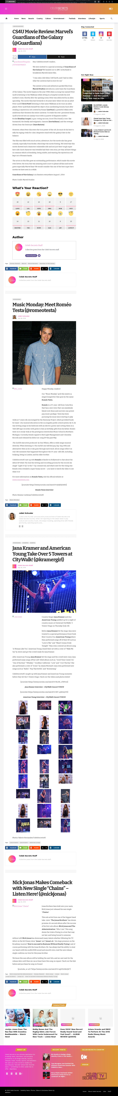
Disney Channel (15, 263)
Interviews (16, 299)
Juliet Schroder (24, 316)
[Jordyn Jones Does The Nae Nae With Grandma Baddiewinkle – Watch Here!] (17, 1018)
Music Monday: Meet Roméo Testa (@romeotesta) (41, 307)
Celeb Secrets (14, 1090)
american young (35, 842)
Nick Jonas (49, 974)
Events (32, 542)
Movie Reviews (33, 263)
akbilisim (7, 1092)
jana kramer (24, 842)
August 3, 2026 (100, 114)
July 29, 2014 (22, 51)
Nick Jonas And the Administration (21, 974)
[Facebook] (104, 1)
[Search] (111, 18)
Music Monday (14, 500)
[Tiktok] (112, 1)
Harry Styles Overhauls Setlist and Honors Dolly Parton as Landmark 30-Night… (62, 1074)
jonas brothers (10, 976)
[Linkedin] (22, 526)
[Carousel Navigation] (96, 1)
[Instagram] (109, 1)
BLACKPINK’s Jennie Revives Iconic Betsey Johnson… (101, 107)
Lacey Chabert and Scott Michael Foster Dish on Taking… (102, 131)
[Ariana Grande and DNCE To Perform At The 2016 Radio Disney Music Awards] (100, 1018)
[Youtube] (106, 1)
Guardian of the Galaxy (47, 263)
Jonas (57, 974)
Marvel (24, 263)
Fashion (86, 79)
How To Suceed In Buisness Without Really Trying (41, 976)
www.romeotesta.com (20, 480)
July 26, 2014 (22, 567)
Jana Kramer (14, 842)
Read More (13, 1069)
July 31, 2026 (99, 139)
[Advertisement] (97, 57)
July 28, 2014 (22, 318)
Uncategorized (18, 26)
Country (25, 542)
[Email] (39, 255)
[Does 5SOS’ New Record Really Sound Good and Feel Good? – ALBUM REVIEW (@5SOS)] (72, 1018)
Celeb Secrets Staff (25, 49)
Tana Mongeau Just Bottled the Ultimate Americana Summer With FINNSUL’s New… (63, 1065)
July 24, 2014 (22, 902)
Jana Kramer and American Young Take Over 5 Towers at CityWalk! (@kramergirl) (42, 554)
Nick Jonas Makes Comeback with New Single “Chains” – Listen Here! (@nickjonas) (42, 888)
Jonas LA (20, 976)
